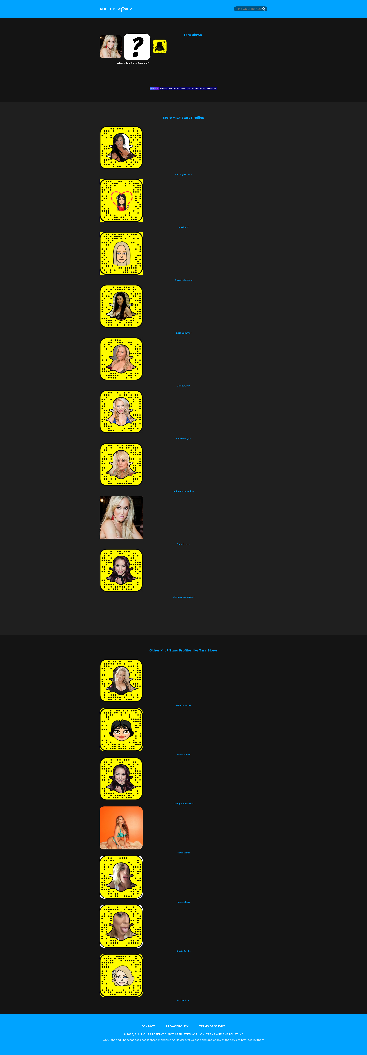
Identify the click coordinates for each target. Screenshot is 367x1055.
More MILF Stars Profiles (183, 118)
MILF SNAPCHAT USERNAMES (204, 89)
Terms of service (212, 1026)
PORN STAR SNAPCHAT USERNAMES (175, 89)
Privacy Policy (177, 1026)
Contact (148, 1026)
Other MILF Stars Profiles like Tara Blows (183, 650)
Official (155, 89)
